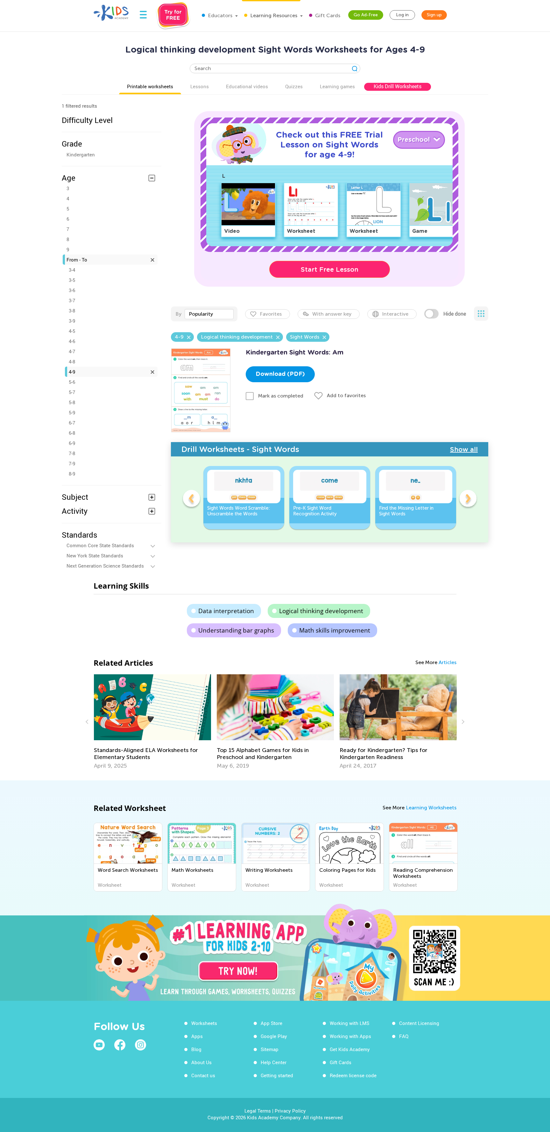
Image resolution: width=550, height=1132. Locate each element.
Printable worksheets (150, 86)
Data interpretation (226, 611)
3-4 (72, 270)
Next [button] (467, 499)
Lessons (199, 86)
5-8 (72, 402)
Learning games (337, 86)
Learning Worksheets (431, 808)
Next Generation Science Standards (105, 565)
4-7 (72, 351)
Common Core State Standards (100, 545)
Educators (219, 15)
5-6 (72, 382)
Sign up (434, 15)
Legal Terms (257, 1110)
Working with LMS (349, 1023)
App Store (271, 1023)
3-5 (72, 280)
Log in (402, 15)
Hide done (454, 313)
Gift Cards (327, 15)
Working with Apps (350, 1036)
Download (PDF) (280, 374)
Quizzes (294, 86)
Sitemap (270, 1049)
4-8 (72, 361)
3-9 (72, 321)
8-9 (72, 473)
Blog (196, 1049)
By (178, 314)
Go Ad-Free (366, 15)
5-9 (72, 412)
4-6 (72, 341)
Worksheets (204, 1023)
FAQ (403, 1036)
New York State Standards (95, 555)
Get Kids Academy (350, 1049)
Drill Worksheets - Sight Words (240, 449)
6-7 (72, 422)
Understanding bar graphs (236, 630)
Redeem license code (353, 1075)
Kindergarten (81, 154)
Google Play (274, 1036)
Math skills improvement (334, 630)
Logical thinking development (321, 611)
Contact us (203, 1075)
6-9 (72, 443)
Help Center (273, 1062)
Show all (464, 449)
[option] (243, 497)
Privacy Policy (290, 1110)
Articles (447, 662)
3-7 (72, 300)
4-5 (72, 331)
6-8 (72, 433)
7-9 (72, 463)
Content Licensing (419, 1023)
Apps (197, 1036)
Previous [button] (191, 499)
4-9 (72, 372)
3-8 (72, 310)
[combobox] (209, 314)
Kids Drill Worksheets (397, 86)
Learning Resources (273, 15)
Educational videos (247, 86)
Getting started (277, 1075)
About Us (201, 1062)
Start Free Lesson (329, 269)
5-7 (72, 392)
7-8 (72, 453)
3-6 (72, 290)
